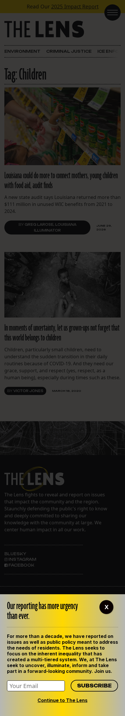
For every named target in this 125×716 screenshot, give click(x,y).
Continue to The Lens (63, 700)
